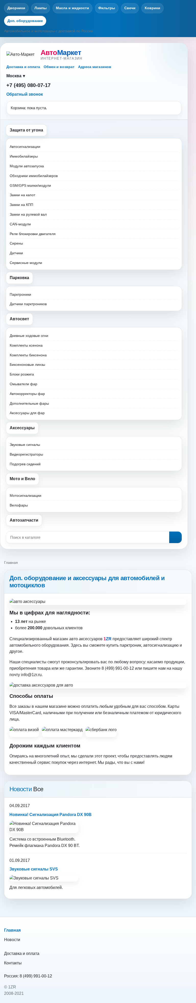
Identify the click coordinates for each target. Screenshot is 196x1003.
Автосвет (19, 319)
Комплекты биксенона (28, 355)
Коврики (152, 8)
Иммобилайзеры (24, 156)
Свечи (130, 8)
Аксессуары (22, 428)
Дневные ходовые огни (29, 336)
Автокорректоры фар (27, 394)
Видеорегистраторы (26, 454)
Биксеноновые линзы (27, 364)
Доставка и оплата (23, 67)
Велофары (19, 505)
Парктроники (20, 294)
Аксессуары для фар (27, 413)
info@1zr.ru (31, 675)
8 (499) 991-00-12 (36, 976)
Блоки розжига (22, 374)
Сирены (16, 243)
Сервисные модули (26, 263)
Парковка (19, 277)
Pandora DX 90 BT (62, 845)
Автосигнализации (25, 147)
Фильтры (106, 8)
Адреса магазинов (94, 67)
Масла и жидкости (72, 8)
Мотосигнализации (25, 495)
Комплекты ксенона (26, 345)
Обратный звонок (24, 94)
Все (38, 789)
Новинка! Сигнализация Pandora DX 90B (50, 814)
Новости (12, 940)
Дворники (16, 8)
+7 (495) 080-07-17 (28, 85)
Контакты (13, 963)
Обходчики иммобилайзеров (34, 176)
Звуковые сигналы (25, 445)
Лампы (40, 8)
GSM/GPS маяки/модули (30, 185)
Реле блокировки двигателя (33, 234)
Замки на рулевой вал (28, 214)
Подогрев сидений (25, 464)
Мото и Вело (22, 479)
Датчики (16, 253)
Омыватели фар (23, 384)
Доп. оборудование (25, 21)
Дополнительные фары (29, 403)
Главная (12, 930)
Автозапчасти (24, 520)
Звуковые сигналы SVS (33, 869)
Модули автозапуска (27, 166)
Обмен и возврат (59, 67)
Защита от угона (26, 130)
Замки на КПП (21, 205)
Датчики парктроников (28, 304)
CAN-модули (20, 224)
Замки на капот (22, 195)
